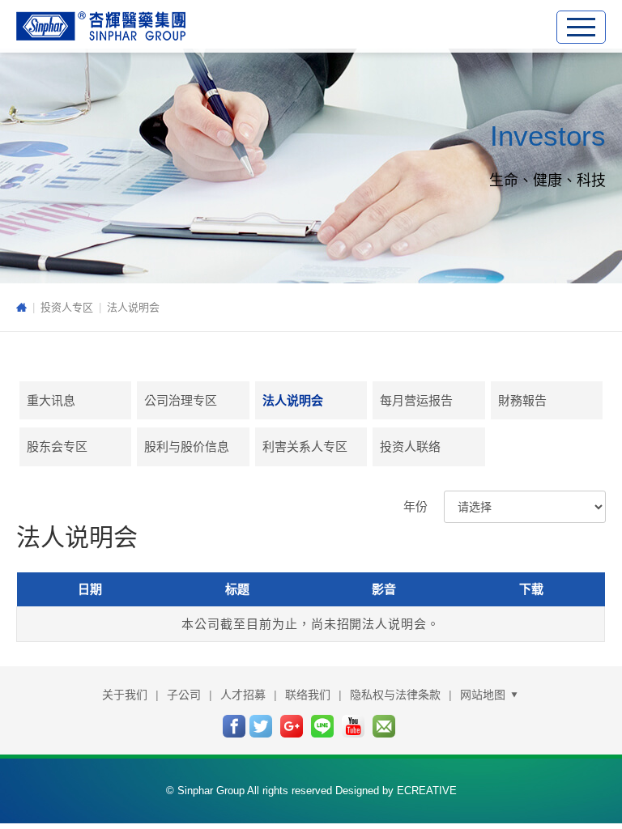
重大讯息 (51, 400)
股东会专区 (57, 446)
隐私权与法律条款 (395, 694)
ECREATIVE (427, 790)
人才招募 (243, 694)
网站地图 (484, 694)
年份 (415, 506)
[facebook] (234, 726)
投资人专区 (66, 307)
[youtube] (353, 726)
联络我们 (307, 694)
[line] (322, 726)
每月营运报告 (416, 400)
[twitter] (260, 726)
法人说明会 (133, 307)
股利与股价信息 (186, 446)
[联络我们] (384, 726)
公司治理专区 (180, 400)
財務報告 (522, 400)
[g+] (291, 726)
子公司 (184, 694)
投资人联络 (410, 446)
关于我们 (124, 694)
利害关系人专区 (304, 446)
